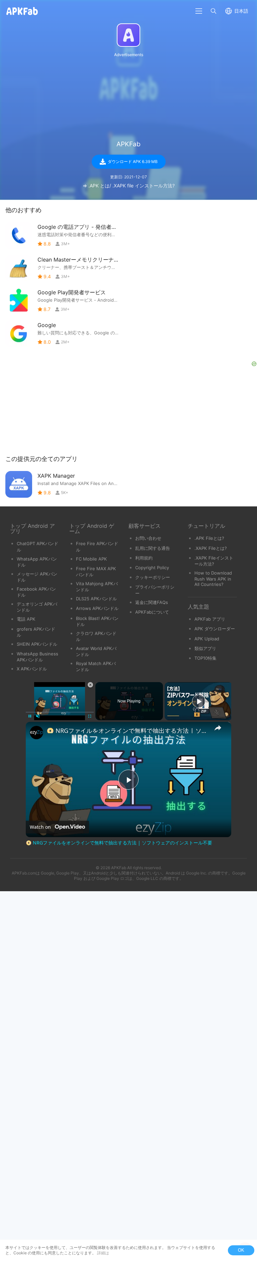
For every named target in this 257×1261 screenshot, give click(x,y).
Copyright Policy (152, 567)
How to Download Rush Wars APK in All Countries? (213, 578)
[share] (218, 728)
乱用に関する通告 (152, 548)
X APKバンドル (32, 668)
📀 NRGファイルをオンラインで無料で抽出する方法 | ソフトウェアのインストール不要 (127, 730)
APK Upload (206, 638)
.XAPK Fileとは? (210, 548)
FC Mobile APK (91, 559)
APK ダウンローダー (214, 628)
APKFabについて (152, 612)
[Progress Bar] (60, 712)
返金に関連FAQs (151, 602)
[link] (36, 732)
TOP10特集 (205, 658)
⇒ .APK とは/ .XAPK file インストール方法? (129, 185)
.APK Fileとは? (209, 538)
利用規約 (144, 558)
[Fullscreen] (90, 716)
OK (241, 1250)
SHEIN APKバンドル (37, 644)
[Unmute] (38, 716)
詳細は (103, 1252)
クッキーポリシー (152, 577)
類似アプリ (205, 648)
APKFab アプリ (209, 619)
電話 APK (26, 619)
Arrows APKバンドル (97, 608)
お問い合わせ (148, 538)
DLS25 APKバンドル (96, 598)
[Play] (30, 716)
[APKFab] (128, 35)
